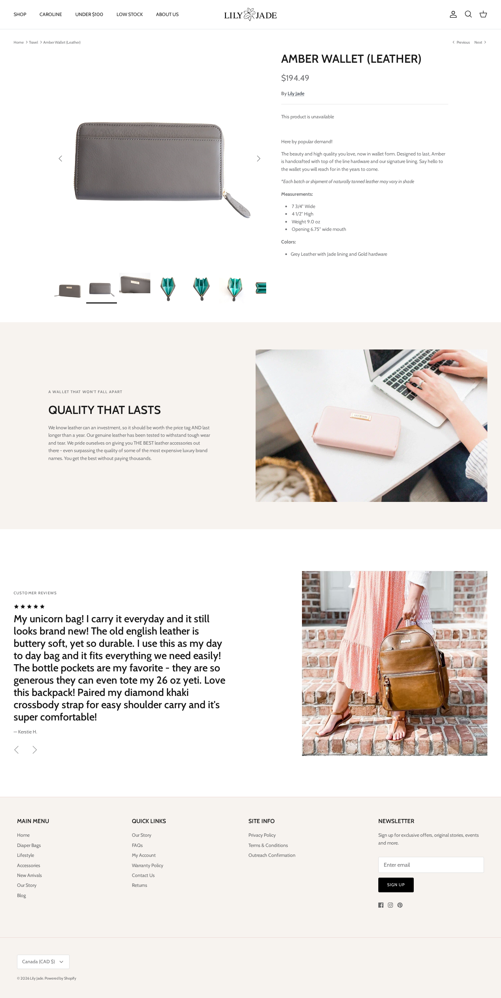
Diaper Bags (29, 845)
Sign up (396, 884)
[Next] (258, 158)
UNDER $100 (89, 14)
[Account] (451, 14)
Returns (139, 885)
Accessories (28, 865)
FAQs (137, 845)
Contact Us (143, 875)
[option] (159, 158)
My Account (144, 855)
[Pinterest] (400, 905)
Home (19, 42)
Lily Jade (296, 93)
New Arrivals (29, 875)
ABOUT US (167, 14)
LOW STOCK (130, 14)
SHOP (20, 14)
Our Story (26, 885)
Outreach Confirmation (271, 855)
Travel (33, 42)
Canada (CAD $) (38, 961)
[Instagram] (390, 905)
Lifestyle (25, 855)
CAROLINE (51, 14)
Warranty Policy (147, 865)
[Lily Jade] (250, 14)
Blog (21, 895)
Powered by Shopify (60, 978)
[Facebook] (380, 905)
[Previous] (60, 158)
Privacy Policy (262, 835)
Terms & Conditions (268, 845)
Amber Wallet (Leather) (61, 42)
